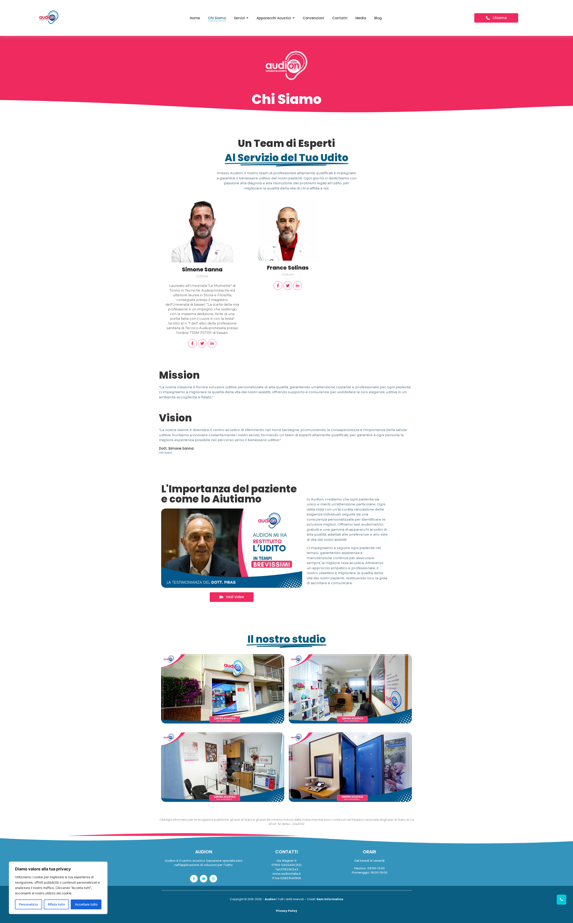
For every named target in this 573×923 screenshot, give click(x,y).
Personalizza (28, 904)
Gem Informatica (329, 899)
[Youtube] (203, 878)
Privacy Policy (286, 911)
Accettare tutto (86, 904)
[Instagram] (213, 878)
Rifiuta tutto (56, 904)
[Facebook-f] (194, 878)
